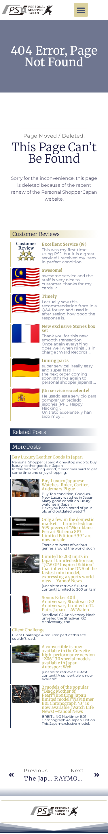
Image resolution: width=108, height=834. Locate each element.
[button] (81, 10)
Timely (49, 296)
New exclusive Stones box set (68, 328)
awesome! (52, 270)
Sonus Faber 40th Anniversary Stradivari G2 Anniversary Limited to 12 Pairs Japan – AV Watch (68, 603)
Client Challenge (28, 630)
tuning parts (55, 360)
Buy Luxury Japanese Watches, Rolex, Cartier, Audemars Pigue (65, 484)
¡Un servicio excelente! (65, 390)
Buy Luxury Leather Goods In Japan (47, 457)
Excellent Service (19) (64, 244)
